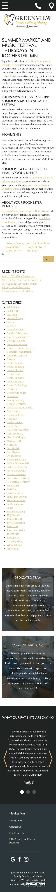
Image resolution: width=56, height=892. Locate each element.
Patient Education (16, 459)
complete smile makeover (21, 348)
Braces (10, 322)
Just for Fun (13, 426)
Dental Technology (17, 385)
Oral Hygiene (14, 452)
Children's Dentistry (17, 333)
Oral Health (13, 448)
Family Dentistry (16, 400)
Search (5, 254)
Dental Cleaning (15, 370)
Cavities (11, 325)
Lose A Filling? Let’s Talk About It (19, 283)
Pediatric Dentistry (17, 467)
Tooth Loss (12, 526)
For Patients (15, 820)
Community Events (17, 344)
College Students (16, 340)
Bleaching (12, 314)
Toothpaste (13, 537)
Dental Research (15, 381)
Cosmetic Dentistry (17, 355)
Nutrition (12, 444)
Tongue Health (15, 519)
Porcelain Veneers (16, 474)
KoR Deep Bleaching (17, 429)
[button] (22, 792)
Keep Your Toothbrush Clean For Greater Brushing (38, 247)
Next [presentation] (51, 758)
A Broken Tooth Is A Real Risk (17, 291)
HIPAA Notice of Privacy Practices (22, 841)
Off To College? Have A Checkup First (21, 280)
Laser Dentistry (15, 433)
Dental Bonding (15, 363)
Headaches (13, 418)
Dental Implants (15, 377)
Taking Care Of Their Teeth (16, 287)
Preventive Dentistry (18, 478)
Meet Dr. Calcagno (16, 437)
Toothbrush (13, 533)
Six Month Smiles (16, 500)
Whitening (12, 548)
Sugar (10, 507)
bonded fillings (15, 318)
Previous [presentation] (5, 758)
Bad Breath (13, 311)
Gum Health (13, 411)
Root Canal (13, 485)
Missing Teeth (14, 441)
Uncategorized (15, 541)
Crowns (11, 359)
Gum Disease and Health (20, 407)
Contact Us (15, 826)
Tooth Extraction (16, 522)
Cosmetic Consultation (19, 351)
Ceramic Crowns (15, 329)
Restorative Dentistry (18, 481)
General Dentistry (16, 403)
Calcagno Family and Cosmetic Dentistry (23, 211)
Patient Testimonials (18, 463)
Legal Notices (16, 833)
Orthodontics (14, 455)
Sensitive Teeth (15, 493)
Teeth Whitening (16, 511)
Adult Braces (13, 307)
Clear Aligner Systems (18, 337)
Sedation (11, 489)
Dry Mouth (12, 396)
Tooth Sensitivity (16, 530)
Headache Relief (15, 415)
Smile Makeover (15, 504)
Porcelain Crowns (16, 470)
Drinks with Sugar (16, 392)
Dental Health (14, 374)
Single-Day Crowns (17, 496)
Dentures (12, 389)
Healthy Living (15, 422)
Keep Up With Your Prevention (18, 276)
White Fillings (14, 545)
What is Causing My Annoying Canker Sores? (15, 247)
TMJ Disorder (14, 515)
